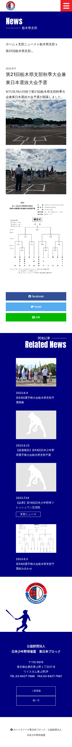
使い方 (36, 700)
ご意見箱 (36, 690)
